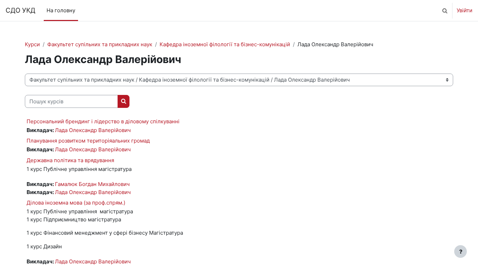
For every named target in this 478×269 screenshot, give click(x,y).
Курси (32, 44)
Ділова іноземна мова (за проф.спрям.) (76, 202)
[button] (445, 10)
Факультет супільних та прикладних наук (99, 44)
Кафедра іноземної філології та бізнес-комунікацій (225, 44)
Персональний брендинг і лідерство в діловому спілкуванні (103, 121)
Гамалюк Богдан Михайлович (92, 184)
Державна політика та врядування (70, 160)
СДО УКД (20, 10)
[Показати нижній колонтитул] (460, 251)
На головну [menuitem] (61, 10)
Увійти (464, 10)
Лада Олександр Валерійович (93, 130)
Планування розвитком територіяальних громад (88, 140)
